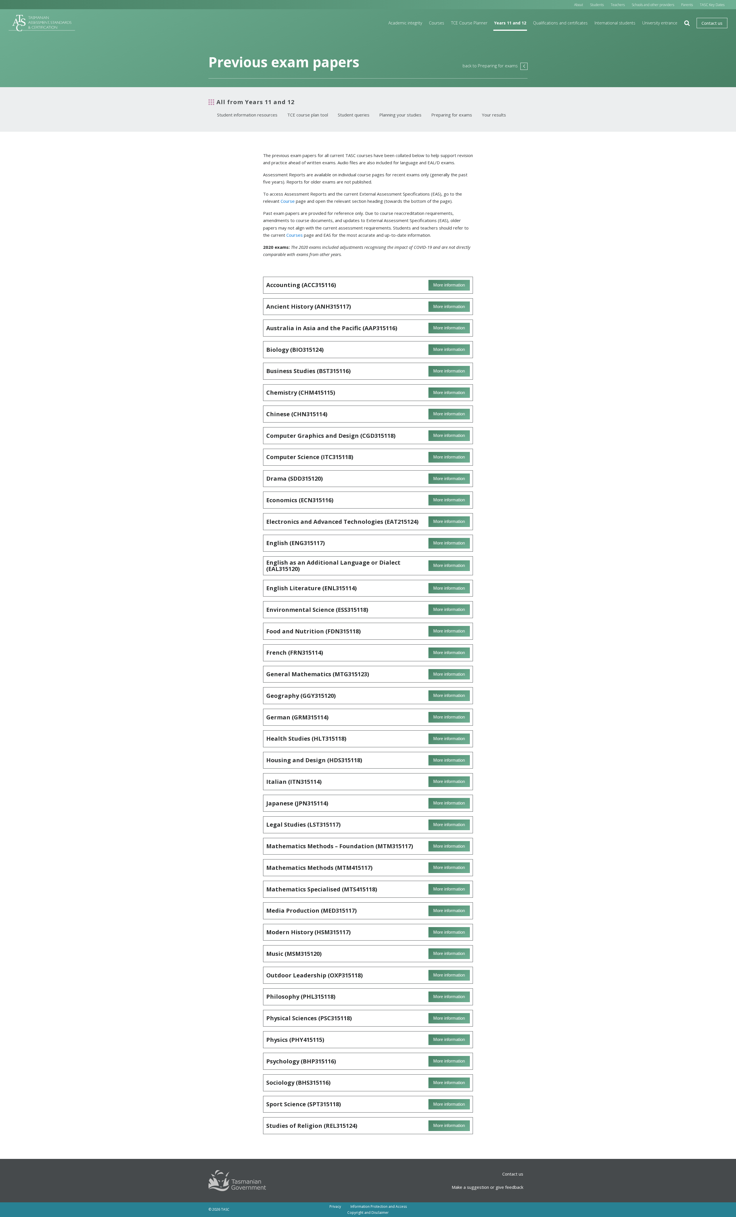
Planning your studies (400, 115)
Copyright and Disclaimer (368, 1212)
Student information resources (247, 115)
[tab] (368, 285)
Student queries (353, 115)
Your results (494, 115)
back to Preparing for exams (495, 65)
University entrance (659, 23)
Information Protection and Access (378, 1206)
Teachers (618, 4)
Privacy (335, 1206)
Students (597, 4)
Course (288, 201)
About (578, 4)
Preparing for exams (451, 115)
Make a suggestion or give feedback (487, 1187)
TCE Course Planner (469, 23)
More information (449, 284)
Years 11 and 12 (510, 23)
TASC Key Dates (712, 4)
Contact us (712, 23)
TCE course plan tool (307, 115)
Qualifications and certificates (560, 23)
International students (615, 23)
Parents (687, 4)
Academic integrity (405, 23)
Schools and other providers (653, 4)
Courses (436, 23)
